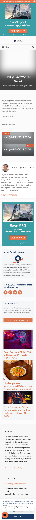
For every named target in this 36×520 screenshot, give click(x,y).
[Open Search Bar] (33, 47)
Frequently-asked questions (15, 484)
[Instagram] (10, 292)
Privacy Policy (18, 468)
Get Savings (18, 31)
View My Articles (9, 195)
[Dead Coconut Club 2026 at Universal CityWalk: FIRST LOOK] (18, 348)
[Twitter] (15, 292)
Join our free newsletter (18, 320)
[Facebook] (6, 292)
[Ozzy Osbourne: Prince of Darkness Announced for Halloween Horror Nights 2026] (18, 403)
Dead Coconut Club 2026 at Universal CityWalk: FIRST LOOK (17, 355)
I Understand (18, 516)
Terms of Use (9, 468)
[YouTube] (20, 292)
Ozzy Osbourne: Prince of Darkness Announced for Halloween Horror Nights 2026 (17, 411)
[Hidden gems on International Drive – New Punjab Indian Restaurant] (18, 379)
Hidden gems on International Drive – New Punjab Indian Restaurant (18, 386)
